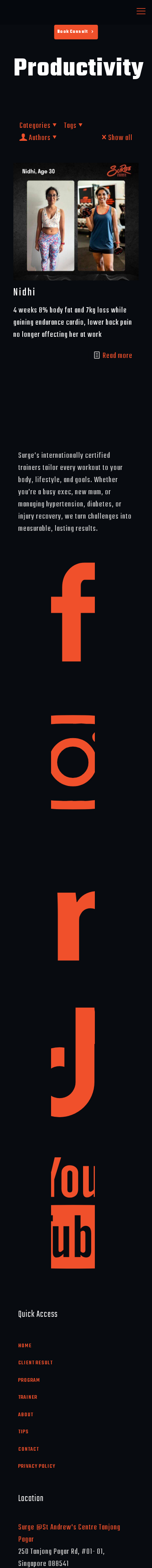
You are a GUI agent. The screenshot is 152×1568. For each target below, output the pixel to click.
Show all (120, 138)
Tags (70, 126)
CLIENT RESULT (35, 1363)
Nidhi (24, 292)
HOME (25, 1346)
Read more (118, 356)
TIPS (23, 1432)
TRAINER (27, 1397)
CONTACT (28, 1449)
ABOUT (25, 1415)
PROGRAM (29, 1380)
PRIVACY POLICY (37, 1466)
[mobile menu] (141, 12)
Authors (40, 138)
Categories (35, 126)
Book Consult (72, 31)
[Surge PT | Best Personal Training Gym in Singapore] (76, 12)
